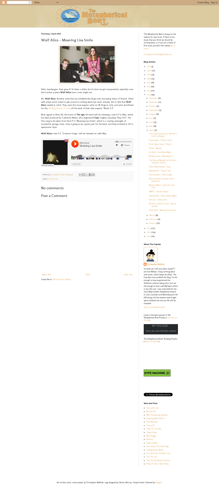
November (153, 102)
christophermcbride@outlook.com (158, 54)
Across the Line (152, 408)
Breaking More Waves (155, 418)
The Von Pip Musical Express (158, 460)
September (154, 110)
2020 (149, 70)
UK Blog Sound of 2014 (59, 108)
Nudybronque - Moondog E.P (161, 156)
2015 (149, 90)
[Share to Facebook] (90, 174)
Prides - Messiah (155, 148)
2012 (149, 232)
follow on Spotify (151, 341)
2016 (149, 86)
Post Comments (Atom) (61, 279)
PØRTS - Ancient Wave (158, 191)
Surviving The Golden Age (157, 446)
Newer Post (46, 274)
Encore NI (150, 425)
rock (56, 179)
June (151, 122)
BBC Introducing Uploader (157, 415)
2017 (149, 82)
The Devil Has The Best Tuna (158, 453)
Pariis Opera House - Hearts (160, 144)
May (151, 126)
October (152, 106)
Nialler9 (149, 439)
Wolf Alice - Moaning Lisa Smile (162, 210)
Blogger (159, 482)
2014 (149, 94)
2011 (149, 236)
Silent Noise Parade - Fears (160, 167)
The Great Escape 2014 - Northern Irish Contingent (163, 134)
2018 (149, 78)
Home (87, 274)
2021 (149, 66)
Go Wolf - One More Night (160, 152)
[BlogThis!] (83, 174)
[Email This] (80, 174)
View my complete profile (154, 307)
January (152, 223)
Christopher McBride (155, 264)
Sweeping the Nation (155, 450)
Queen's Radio (152, 443)
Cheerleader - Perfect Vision (160, 140)
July (151, 118)
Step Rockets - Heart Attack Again (163, 196)
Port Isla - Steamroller (158, 199)
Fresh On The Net (153, 429)
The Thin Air (151, 457)
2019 (149, 74)
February (153, 219)
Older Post (128, 274)
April (151, 130)
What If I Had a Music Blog (157, 464)
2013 (149, 228)
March (152, 215)
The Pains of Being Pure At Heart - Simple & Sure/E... (163, 161)
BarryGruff (151, 411)
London (51, 179)
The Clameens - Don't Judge (160, 174)
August (152, 114)
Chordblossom (152, 422)
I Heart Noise (151, 432)
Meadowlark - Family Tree (160, 171)
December (153, 98)
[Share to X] (87, 174)
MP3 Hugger (151, 436)
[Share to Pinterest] (93, 174)
